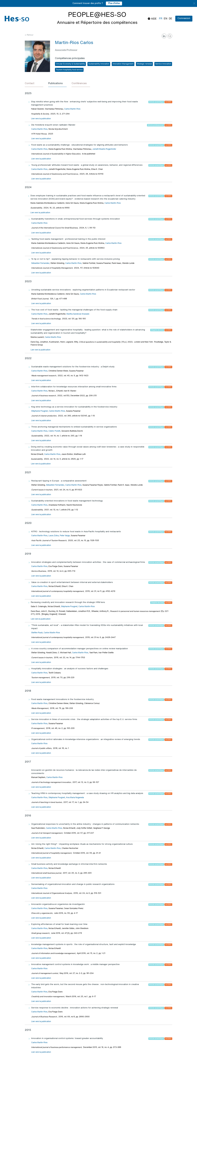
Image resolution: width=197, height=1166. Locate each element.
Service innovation (163, 64)
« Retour (29, 35)
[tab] (34, 83)
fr (160, 19)
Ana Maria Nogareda (75, 798)
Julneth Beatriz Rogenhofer (104, 149)
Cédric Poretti (54, 431)
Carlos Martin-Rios (72, 109)
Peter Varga (65, 536)
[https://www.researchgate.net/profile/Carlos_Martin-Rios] (169, 36)
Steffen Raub (37, 633)
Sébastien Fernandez (40, 263)
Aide (153, 19)
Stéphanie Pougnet (39, 411)
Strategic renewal (144, 64)
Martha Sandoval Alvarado (77, 314)
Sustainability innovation (98, 64)
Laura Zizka (53, 536)
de (170, 19)
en (165, 19)
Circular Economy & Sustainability (70, 64)
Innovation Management (123, 64)
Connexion (183, 18)
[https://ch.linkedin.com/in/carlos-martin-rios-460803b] (164, 36)
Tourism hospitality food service (69, 70)
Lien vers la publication (41, 119)
